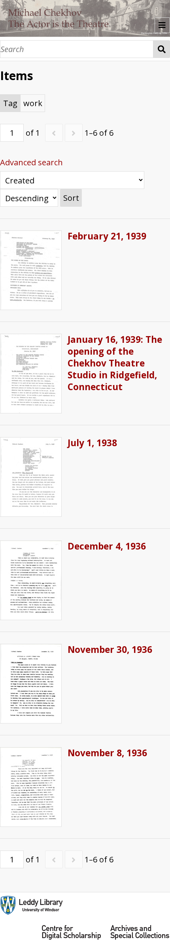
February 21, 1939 (107, 236)
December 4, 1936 (107, 546)
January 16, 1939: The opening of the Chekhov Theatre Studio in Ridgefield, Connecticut (115, 363)
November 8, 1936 (107, 753)
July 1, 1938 (92, 443)
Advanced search (31, 162)
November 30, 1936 (110, 649)
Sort (71, 198)
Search (161, 49)
